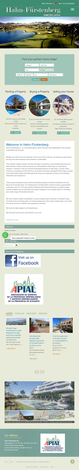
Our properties (41, 133)
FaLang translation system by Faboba (12, 219)
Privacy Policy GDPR (32, 467)
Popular (19, 313)
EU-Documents (44, 467)
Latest (9, 313)
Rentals (17, 132)
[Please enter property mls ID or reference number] (16, 245)
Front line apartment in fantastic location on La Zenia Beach (60, 338)
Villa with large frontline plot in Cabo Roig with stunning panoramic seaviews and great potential (14, 333)
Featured (31, 313)
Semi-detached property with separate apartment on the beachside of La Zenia (36, 340)
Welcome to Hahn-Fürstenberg (27, 144)
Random (43, 313)
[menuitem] (12, 417)
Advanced (36, 80)
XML (52, 467)
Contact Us (64, 133)
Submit (44, 80)
